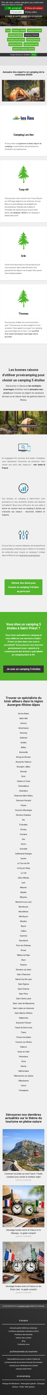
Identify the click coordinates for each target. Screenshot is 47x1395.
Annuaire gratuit (15, 1328)
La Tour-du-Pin (23, 863)
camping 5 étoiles (31, 35)
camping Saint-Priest (23, 1369)
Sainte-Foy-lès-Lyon (23, 979)
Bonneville (23, 752)
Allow (34, 55)
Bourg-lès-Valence (23, 762)
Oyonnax (23, 936)
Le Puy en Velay (23, 868)
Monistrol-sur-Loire (24, 902)
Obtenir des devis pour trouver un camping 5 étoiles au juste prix (23, 587)
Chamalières (23, 786)
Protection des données (23, 1334)
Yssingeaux (23, 1090)
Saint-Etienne (23, 989)
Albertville (23, 718)
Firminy (23, 829)
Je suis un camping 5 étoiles (23, 669)
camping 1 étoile (19, 30)
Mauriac (23, 887)
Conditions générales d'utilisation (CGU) (23, 1331)
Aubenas (23, 738)
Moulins (23, 921)
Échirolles (23, 825)
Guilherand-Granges (23, 854)
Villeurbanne (23, 1081)
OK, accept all (14, 8)
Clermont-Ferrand (23, 800)
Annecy (23, 723)
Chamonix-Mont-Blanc (23, 796)
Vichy (23, 1061)
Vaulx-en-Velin (23, 1052)
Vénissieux (23, 1057)
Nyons (23, 926)
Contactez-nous (23, 1344)
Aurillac (23, 743)
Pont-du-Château (23, 945)
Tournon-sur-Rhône (23, 1042)
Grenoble (23, 849)
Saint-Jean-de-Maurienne (23, 1003)
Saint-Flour (23, 994)
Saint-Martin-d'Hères (23, 1013)
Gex (23, 839)
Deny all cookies (34, 8)
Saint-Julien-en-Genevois (23, 1008)
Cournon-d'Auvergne (23, 810)
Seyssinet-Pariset (23, 1023)
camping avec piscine (16, 40)
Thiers (23, 1032)
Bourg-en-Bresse (23, 757)
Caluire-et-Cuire (23, 781)
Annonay (23, 733)
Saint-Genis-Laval (23, 999)
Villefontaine (23, 1071)
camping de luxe (33, 40)
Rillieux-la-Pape (23, 955)
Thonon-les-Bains (23, 1037)
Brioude (23, 771)
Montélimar (23, 912)
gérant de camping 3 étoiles (23, 49)
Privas (23, 950)
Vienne (23, 1066)
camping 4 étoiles (15, 35)
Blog (23, 1341)
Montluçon (23, 916)
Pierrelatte (23, 941)
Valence (23, 1047)
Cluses (23, 805)
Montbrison (23, 907)
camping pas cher (31, 44)
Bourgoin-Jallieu (23, 767)
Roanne (23, 965)
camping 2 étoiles (34, 30)
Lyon (23, 883)
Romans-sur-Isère (23, 970)
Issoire (23, 858)
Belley (23, 747)
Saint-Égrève (23, 984)
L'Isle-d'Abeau (23, 878)
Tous (8, 30)
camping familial (15, 44)
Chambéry (23, 791)
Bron (23, 776)
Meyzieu (23, 897)
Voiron (23, 1086)
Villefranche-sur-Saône (23, 1076)
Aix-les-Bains (23, 714)
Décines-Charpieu (23, 815)
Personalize (16, 12)
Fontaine (23, 834)
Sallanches (23, 1018)
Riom (23, 960)
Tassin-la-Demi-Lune (23, 1028)
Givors (23, 844)
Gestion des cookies (23, 1338)
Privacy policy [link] (31, 12)
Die (23, 820)
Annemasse (23, 728)
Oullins (23, 931)
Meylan (23, 892)
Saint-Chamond (23, 974)
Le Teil (23, 873)
